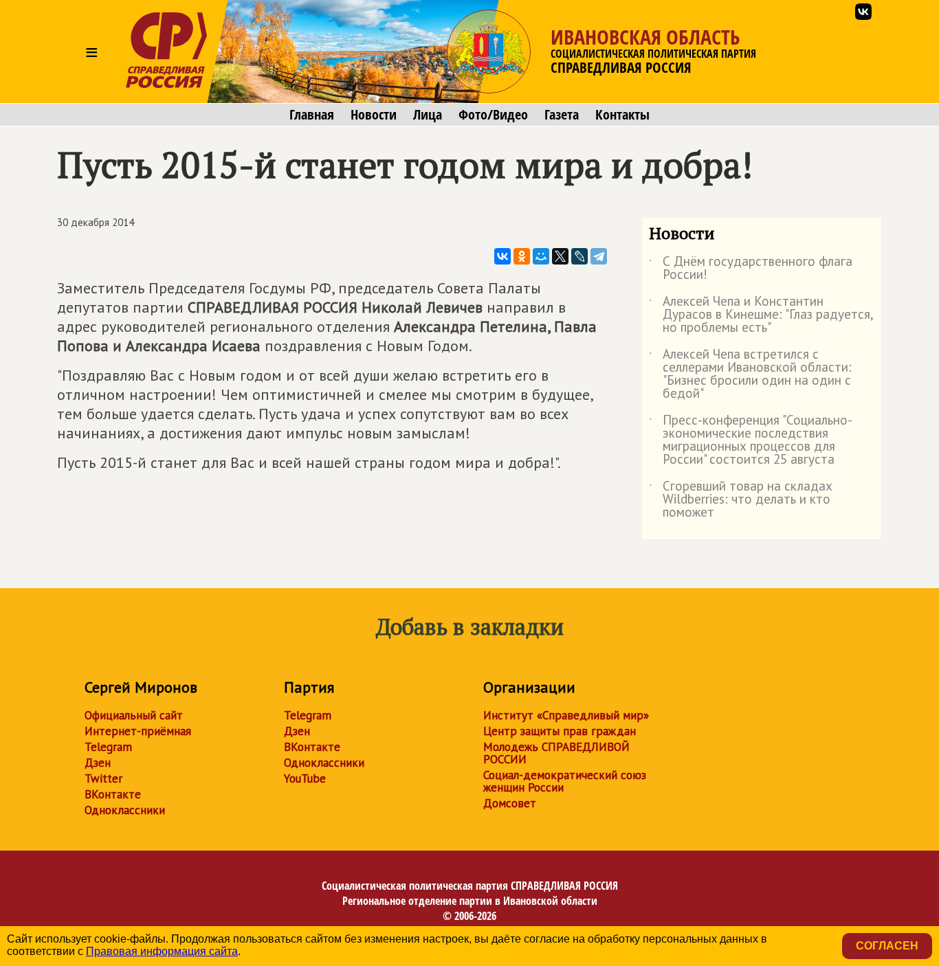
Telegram (108, 747)
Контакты (622, 114)
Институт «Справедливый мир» (566, 715)
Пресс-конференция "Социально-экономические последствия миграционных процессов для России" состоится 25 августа (750, 440)
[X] (560, 256)
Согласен (887, 946)
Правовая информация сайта (162, 951)
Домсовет (509, 803)
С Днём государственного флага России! (750, 268)
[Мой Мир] (541, 256)
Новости (374, 114)
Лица (427, 114)
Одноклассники (125, 810)
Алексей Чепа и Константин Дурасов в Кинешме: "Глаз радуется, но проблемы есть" (761, 315)
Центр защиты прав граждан (559, 731)
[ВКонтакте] (502, 256)
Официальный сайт (134, 715)
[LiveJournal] (579, 256)
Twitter (103, 778)
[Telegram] (598, 256)
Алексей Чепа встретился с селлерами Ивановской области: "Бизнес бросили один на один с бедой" (750, 374)
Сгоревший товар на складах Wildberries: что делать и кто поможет (740, 500)
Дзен (98, 762)
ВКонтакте (113, 794)
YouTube (305, 778)
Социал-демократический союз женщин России (564, 781)
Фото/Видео (493, 114)
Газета (561, 114)
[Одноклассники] (521, 256)
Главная (311, 114)
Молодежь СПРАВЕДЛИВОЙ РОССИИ (556, 753)
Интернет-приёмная (138, 731)
